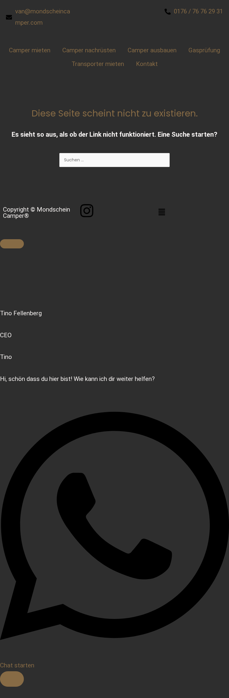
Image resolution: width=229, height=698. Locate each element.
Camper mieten (29, 50)
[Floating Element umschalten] (12, 678)
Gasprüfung (204, 50)
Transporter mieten (98, 63)
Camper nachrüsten (89, 50)
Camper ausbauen (152, 50)
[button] (191, 212)
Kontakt (147, 63)
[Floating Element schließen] (12, 243)
